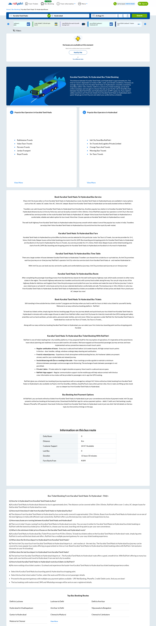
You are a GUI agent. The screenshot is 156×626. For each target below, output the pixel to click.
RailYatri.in (47, 526)
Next (144, 24)
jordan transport (24, 151)
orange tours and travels (100, 147)
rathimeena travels (25, 140)
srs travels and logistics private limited (105, 144)
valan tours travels (24, 144)
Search (139, 16)
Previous (7, 24)
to (16, 601)
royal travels (22, 154)
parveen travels (23, 147)
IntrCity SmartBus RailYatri (100, 140)
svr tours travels (96, 154)
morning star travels (98, 151)
